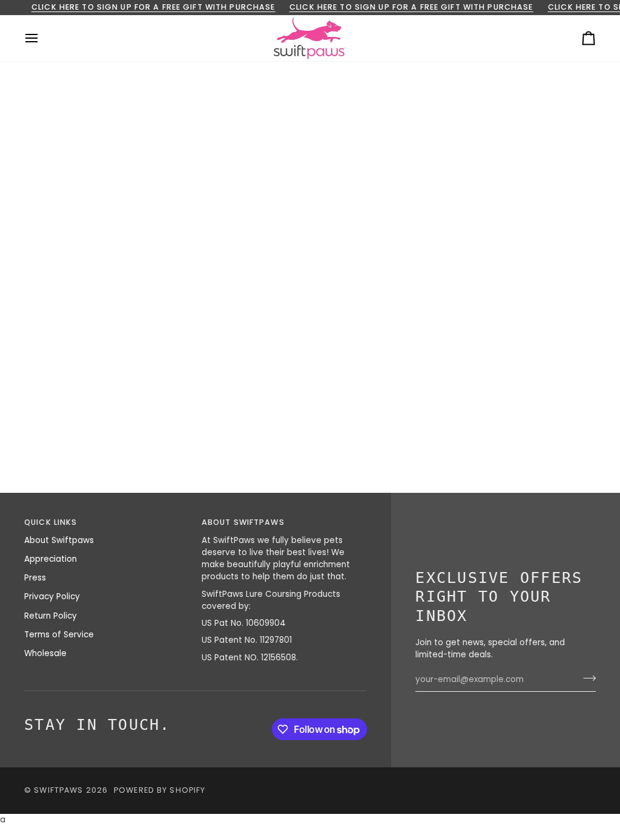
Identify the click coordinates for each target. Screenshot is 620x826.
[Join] (586, 678)
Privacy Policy (52, 596)
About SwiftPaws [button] (243, 522)
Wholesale (45, 653)
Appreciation (50, 559)
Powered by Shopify (159, 790)
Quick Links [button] (50, 522)
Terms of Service (59, 634)
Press (35, 578)
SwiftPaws (58, 790)
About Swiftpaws (59, 540)
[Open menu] (42, 38)
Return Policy (50, 616)
